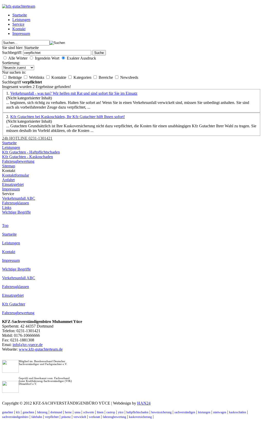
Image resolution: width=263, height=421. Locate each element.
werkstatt (94, 417)
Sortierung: (11, 63)
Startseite (19, 15)
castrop (110, 412)
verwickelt (79, 417)
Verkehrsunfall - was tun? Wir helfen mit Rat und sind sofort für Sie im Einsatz (73, 93)
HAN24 (144, 403)
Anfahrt (8, 180)
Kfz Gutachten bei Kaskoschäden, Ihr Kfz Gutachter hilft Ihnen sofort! (67, 116)
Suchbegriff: (12, 52)
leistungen (204, 412)
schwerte (88, 412)
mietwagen (219, 412)
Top (5, 225)
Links (6, 207)
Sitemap (8, 166)
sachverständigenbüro (15, 417)
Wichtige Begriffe (16, 212)
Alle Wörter (17, 58)
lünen (100, 412)
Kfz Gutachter (13, 304)
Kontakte (59, 77)
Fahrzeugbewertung (18, 161)
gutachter (7, 412)
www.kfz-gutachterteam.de (41, 349)
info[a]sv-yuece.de (28, 344)
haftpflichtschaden (137, 412)
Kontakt (18, 29)
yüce (121, 412)
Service (18, 24)
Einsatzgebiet (13, 184)
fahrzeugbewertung (114, 417)
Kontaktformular (15, 175)
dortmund (56, 412)
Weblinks (37, 77)
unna (77, 412)
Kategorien (82, 77)
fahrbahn (36, 417)
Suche (99, 53)
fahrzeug (42, 412)
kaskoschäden (237, 412)
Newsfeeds (129, 77)
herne (68, 412)
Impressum (21, 33)
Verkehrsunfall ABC (18, 198)
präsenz (66, 417)
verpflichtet (52, 417)
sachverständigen (184, 412)
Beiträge (15, 77)
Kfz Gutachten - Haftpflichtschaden (31, 152)
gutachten (28, 412)
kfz (18, 412)
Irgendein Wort (47, 58)
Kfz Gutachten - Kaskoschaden (27, 157)
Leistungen (21, 19)
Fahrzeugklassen (15, 203)
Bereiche (106, 77)
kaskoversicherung (140, 417)
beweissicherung (161, 412)
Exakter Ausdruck (81, 58)
